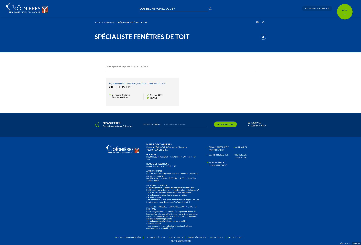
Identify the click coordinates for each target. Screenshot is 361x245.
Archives (256, 123)
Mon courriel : (152, 124)
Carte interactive (218, 155)
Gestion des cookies (181, 241)
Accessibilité (176, 237)
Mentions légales (156, 237)
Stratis (356, 243)
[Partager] (263, 22)
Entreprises (109, 22)
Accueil (97, 22)
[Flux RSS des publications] (263, 37)
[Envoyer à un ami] (257, 22)
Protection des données (128, 237)
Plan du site (217, 237)
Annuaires (241, 147)
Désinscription (258, 125)
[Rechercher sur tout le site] (210, 8)
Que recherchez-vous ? (157, 8)
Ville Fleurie (235, 237)
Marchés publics (197, 237)
